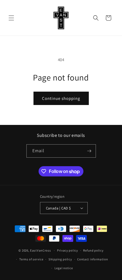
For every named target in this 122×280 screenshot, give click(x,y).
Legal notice (63, 268)
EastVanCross (40, 250)
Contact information (92, 259)
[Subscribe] (89, 151)
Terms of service (31, 259)
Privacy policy (67, 250)
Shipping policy (60, 259)
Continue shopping (61, 98)
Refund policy (93, 250)
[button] (11, 18)
